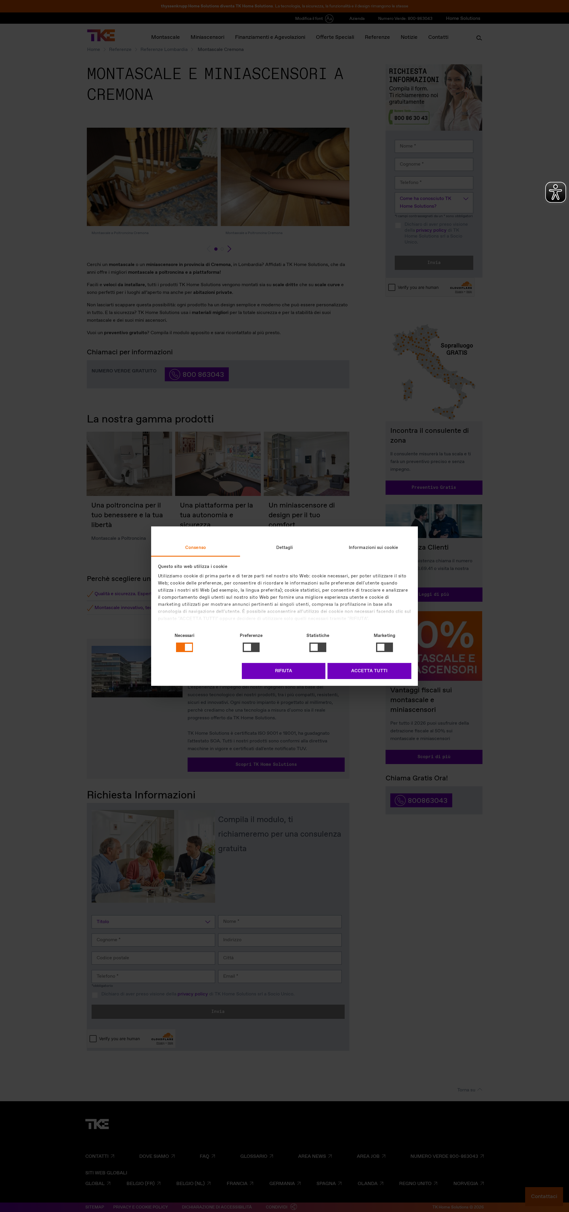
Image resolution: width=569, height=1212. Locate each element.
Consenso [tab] (195, 547)
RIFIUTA (283, 671)
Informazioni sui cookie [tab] (373, 547)
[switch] (251, 647)
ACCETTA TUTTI (369, 671)
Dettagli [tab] (284, 547)
